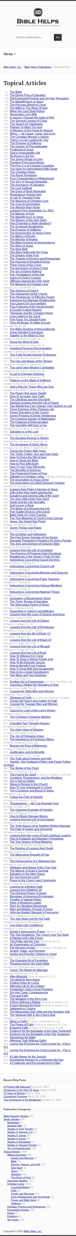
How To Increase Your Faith (24, 396)
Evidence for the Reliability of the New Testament (37, 1030)
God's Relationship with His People (30, 1196)
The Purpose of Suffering (22, 143)
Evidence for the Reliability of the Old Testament (37, 1034)
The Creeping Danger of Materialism (29, 418)
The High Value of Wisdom (23, 731)
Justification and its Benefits (24, 754)
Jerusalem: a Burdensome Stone (27, 598)
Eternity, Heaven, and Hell (25, 1164)
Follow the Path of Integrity (23, 799)
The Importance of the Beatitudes (22, 1099)
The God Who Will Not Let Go (25, 427)
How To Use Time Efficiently (24, 466)
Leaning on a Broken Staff (23, 886)
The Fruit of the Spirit (37, 774)
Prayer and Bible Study (24, 1200)
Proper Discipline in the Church (26, 412)
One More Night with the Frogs (26, 252)
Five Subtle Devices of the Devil (27, 511)
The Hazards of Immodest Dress (27, 261)
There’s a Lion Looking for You (26, 140)
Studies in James (16, 1135)
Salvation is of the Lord (25, 433)
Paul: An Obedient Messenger (25, 906)
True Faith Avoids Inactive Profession (30, 356)
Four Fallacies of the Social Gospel (29, 306)
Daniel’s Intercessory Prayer (33, 931)
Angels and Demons (22, 1158)
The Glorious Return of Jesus (25, 893)
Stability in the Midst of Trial (24, 337)
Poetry (10, 1213)
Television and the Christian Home (28, 313)
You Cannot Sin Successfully (25, 303)
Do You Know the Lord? (22, 877)
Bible (13, 1161)
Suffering (16, 1203)
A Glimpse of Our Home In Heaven (28, 130)
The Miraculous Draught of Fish (26, 856)
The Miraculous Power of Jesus (26, 606)
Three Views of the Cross (22, 265)
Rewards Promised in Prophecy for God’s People (37, 540)
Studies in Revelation (19, 1141)
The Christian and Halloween (25, 534)
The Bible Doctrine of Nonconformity (29, 329)
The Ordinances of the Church (25, 293)
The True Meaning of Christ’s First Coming (33, 518)
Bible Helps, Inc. (38, 21)
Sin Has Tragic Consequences (26, 992)
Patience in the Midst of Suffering (27, 382)
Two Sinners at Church (21, 290)
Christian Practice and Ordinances (26, 1206)
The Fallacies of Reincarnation (26, 422)
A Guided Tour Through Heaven (26, 725)
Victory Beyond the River (36, 1005)
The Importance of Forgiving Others (29, 741)
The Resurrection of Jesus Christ (27, 232)
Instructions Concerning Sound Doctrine (32, 561)
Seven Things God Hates (22, 529)
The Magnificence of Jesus (24, 101)
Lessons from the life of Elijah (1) (27, 635)
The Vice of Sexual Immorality (25, 181)
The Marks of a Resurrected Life (27, 508)
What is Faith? (32, 1021)
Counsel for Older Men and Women (29, 693)
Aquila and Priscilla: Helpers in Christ (30, 956)
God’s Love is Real (19, 505)
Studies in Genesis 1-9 (20, 1132)
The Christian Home (19, 172)
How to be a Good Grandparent (26, 672)
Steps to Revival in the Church (26, 784)
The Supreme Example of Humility (28, 811)
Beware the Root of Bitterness (25, 747)
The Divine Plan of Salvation (25, 95)
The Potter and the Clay (32, 941)
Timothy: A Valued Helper (22, 899)
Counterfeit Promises (15, 1096)
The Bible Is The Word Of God (26, 107)
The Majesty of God (19, 213)
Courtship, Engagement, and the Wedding (33, 777)
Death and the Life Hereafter (24, 502)
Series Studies (12, 1119)
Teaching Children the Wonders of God (31, 686)
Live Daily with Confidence (23, 927)
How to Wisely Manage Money (26, 816)
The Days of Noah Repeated (25, 191)
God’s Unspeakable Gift (22, 152)
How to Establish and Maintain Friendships (33, 838)
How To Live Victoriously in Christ (28, 787)
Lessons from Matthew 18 (23, 889)
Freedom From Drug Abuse (24, 162)
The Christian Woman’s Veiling (26, 136)
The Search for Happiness (23, 124)
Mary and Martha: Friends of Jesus (28, 909)
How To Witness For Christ (23, 656)
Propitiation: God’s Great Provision (28, 989)
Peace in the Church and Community (30, 882)
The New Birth (16, 249)
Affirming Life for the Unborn (24, 986)
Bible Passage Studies (16, 1116)
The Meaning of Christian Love (26, 200)
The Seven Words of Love (23, 159)
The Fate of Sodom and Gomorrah (28, 831)
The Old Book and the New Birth (27, 399)
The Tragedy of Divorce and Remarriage (32, 258)
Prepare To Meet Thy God (23, 127)
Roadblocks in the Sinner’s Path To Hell (32, 556)
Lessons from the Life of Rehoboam (29, 629)
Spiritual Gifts (14, 1125)
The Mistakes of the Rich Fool (25, 998)
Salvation (16, 1174)
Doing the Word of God (24, 343)
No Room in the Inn (19, 156)
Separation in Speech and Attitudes (29, 611)
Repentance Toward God (22, 194)
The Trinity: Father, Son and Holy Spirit (31, 454)
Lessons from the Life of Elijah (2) (27, 641)
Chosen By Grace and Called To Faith (30, 700)
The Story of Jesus (18, 245)
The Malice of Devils (19, 236)
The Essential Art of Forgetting (26, 960)
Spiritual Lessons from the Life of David (31, 402)
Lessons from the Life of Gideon (26, 622)
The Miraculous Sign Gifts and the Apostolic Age (37, 1011)
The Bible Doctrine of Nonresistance (29, 242)
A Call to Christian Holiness (24, 375)
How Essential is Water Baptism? (27, 223)
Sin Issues (13, 1219)
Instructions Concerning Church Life (29, 568)
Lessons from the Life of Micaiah (27, 648)
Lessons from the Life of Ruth (25, 652)
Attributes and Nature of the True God (30, 867)
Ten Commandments (19, 1148)
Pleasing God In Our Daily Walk (26, 965)
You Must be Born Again (22, 207)
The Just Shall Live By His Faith (27, 920)
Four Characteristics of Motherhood (29, 178)
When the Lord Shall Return (24, 111)
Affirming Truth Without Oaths (25, 1040)
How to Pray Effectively (21, 463)
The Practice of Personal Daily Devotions (32, 553)
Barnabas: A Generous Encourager (28, 896)
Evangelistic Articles (18, 1209)
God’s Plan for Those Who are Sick (29, 388)
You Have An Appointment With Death (30, 168)
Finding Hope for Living (21, 982)
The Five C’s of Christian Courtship (29, 165)
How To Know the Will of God (25, 457)
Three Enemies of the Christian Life (29, 409)
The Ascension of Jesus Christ (26, 268)
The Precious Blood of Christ (25, 104)
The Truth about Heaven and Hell (27, 758)
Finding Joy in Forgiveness (38, 681)
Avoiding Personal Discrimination (28, 350)
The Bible (13, 91)
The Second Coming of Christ (25, 120)
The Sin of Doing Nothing (23, 271)
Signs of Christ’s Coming (22, 277)
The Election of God (35, 947)
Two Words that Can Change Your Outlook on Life (38, 406)
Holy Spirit (16, 1167)
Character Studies (17, 1180)
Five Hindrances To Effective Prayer (29, 297)
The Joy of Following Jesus (24, 736)
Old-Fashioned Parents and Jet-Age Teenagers (37, 98)
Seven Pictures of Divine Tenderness (30, 415)
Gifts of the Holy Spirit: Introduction (28, 492)
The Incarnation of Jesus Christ (26, 479)
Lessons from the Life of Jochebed (28, 550)
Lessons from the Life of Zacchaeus (29, 821)
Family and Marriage (22, 1193)
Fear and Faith (16, 995)
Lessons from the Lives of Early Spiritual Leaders (37, 835)
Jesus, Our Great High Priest (24, 523)
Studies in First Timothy (20, 1128)
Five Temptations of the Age (24, 274)
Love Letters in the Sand (22, 316)
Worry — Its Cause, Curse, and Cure (29, 133)
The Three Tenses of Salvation (26, 601)
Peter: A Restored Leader (22, 902)
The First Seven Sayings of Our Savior (31, 537)
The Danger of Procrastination (26, 146)
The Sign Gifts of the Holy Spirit (26, 498)
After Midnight (29, 976)
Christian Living (15, 1183)
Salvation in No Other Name (24, 873)
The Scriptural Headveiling (23, 226)
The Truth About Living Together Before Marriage (37, 825)
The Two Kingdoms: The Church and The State (36, 934)
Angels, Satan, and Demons (24, 950)
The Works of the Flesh (21, 770)
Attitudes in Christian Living (37, 476)
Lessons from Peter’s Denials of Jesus (31, 489)
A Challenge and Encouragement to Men (32, 1063)
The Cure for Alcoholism (22, 204)
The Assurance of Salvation (24, 184)
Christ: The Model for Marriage (26, 972)
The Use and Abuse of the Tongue (28, 363)
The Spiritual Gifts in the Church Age (29, 1016)
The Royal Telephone (20, 175)
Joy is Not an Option (19, 781)
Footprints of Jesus (19, 149)
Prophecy (12, 1216)
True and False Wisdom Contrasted (29, 369)
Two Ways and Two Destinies (25, 677)
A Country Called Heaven (23, 309)
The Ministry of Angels (20, 239)
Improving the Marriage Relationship (29, 300)
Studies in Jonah (16, 1138)
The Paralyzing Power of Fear (25, 473)
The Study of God (21, 1177)
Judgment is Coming (20, 1008)
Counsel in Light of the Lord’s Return (29, 712)
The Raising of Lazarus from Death (28, 850)
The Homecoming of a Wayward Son (30, 863)
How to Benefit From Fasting (24, 665)
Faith (14, 1190)
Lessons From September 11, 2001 (29, 210)
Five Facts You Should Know (25, 319)
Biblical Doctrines (16, 1154)
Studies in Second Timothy (22, 1145)
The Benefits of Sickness (22, 470)
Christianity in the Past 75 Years (21, 1090)
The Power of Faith (35, 1024)
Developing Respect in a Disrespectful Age (33, 1059)
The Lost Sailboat (18, 188)
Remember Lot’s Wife (20, 114)
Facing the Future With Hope (25, 450)
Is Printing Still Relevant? (17, 1086)
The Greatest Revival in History (26, 440)
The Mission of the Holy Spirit (25, 220)
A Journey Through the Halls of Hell (29, 117)
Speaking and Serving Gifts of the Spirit (31, 495)
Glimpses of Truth (36, 697)
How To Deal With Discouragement (29, 668)
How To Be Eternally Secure (24, 662)
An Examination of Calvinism (25, 944)
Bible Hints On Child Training (25, 515)
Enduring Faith (33, 1027)
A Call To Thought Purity (22, 197)
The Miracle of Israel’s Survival (26, 870)
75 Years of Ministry (15, 1093)
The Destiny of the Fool (21, 255)
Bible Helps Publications (37, 67)
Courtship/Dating (20, 1187)
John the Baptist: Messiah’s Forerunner (31, 914)
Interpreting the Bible (20, 1037)
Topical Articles (12, 1151)
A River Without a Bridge (36, 1002)
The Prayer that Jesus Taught (25, 393)
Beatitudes (13, 1122)
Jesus (14, 1171)
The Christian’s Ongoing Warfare (27, 718)
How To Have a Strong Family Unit (28, 659)
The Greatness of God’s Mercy (26, 446)
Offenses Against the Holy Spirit (26, 281)
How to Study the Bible (21, 460)
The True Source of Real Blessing (28, 843)
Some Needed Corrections (23, 332)
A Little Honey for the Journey (25, 1056)
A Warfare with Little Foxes (23, 938)
